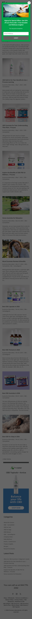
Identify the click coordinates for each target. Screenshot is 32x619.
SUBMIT (16, 38)
